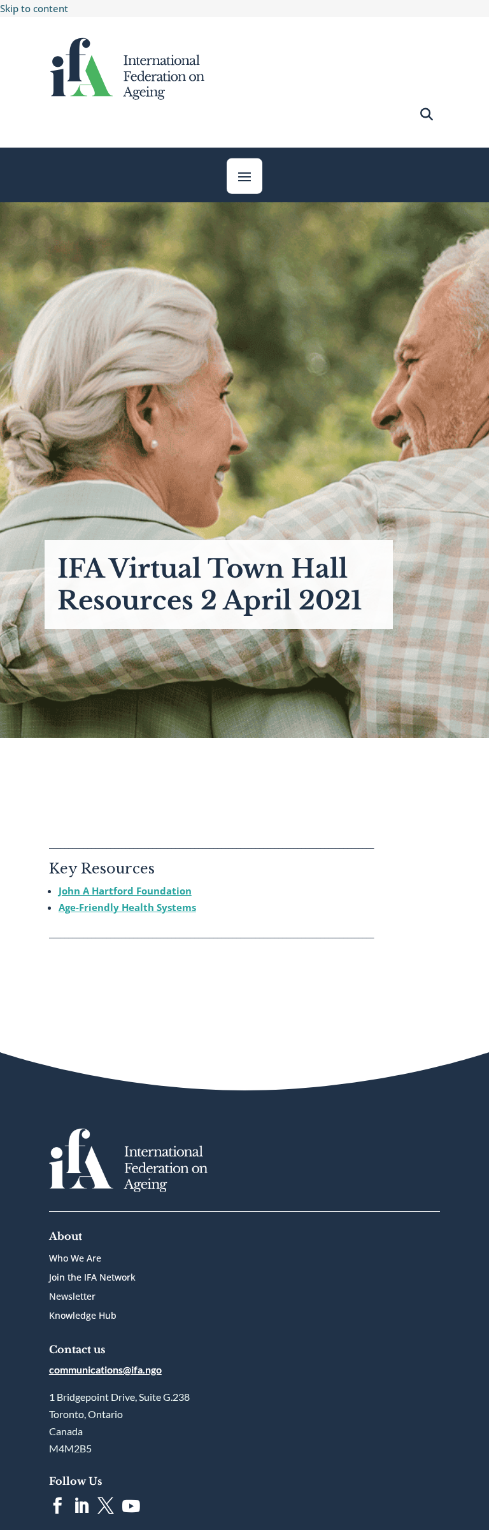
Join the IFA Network (92, 1278)
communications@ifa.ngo (105, 1369)
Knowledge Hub (83, 1316)
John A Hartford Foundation (125, 890)
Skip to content (34, 8)
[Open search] (426, 115)
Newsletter (72, 1297)
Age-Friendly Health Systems (127, 907)
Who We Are (75, 1259)
